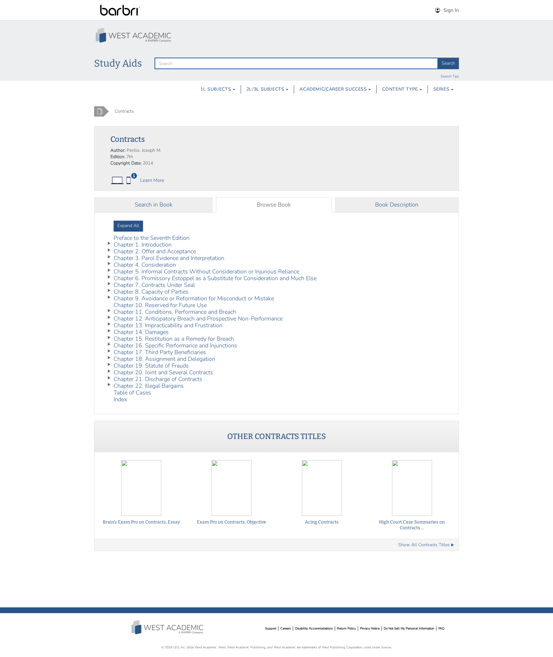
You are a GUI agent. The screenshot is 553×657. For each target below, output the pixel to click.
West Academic (168, 627)
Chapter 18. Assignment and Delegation (164, 359)
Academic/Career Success (334, 89)
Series (442, 89)
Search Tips (450, 76)
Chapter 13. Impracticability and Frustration (168, 325)
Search (448, 63)
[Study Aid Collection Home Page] (134, 35)
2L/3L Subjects (266, 89)
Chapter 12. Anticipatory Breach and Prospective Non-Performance (198, 318)
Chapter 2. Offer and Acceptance (155, 251)
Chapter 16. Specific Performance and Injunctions (175, 345)
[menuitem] (218, 89)
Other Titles (276, 436)
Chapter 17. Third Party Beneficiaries (160, 352)
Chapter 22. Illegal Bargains (149, 386)
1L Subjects (216, 89)
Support (270, 628)
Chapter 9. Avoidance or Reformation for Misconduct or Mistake (194, 298)
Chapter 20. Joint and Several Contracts (163, 372)
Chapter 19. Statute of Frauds (151, 365)
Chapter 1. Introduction (143, 244)
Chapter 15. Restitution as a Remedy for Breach (174, 339)
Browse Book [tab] (274, 204)
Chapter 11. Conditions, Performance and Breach (175, 312)
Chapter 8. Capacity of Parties (151, 292)
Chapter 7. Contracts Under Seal (154, 285)
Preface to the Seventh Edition (151, 238)
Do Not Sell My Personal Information (409, 628)
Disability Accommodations (314, 628)
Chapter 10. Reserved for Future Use (160, 305)
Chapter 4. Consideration (145, 265)
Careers (285, 628)
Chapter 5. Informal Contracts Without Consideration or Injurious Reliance (206, 271)
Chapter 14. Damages (141, 332)
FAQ (441, 628)
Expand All (128, 226)
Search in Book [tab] (153, 204)
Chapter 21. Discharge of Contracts (158, 379)
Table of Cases (132, 392)
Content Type (400, 89)
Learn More (152, 180)
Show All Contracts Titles (424, 545)
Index (120, 399)
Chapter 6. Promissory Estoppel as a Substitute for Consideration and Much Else (215, 278)
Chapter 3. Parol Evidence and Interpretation (169, 258)
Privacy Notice (370, 628)
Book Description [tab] (396, 204)
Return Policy (346, 628)
